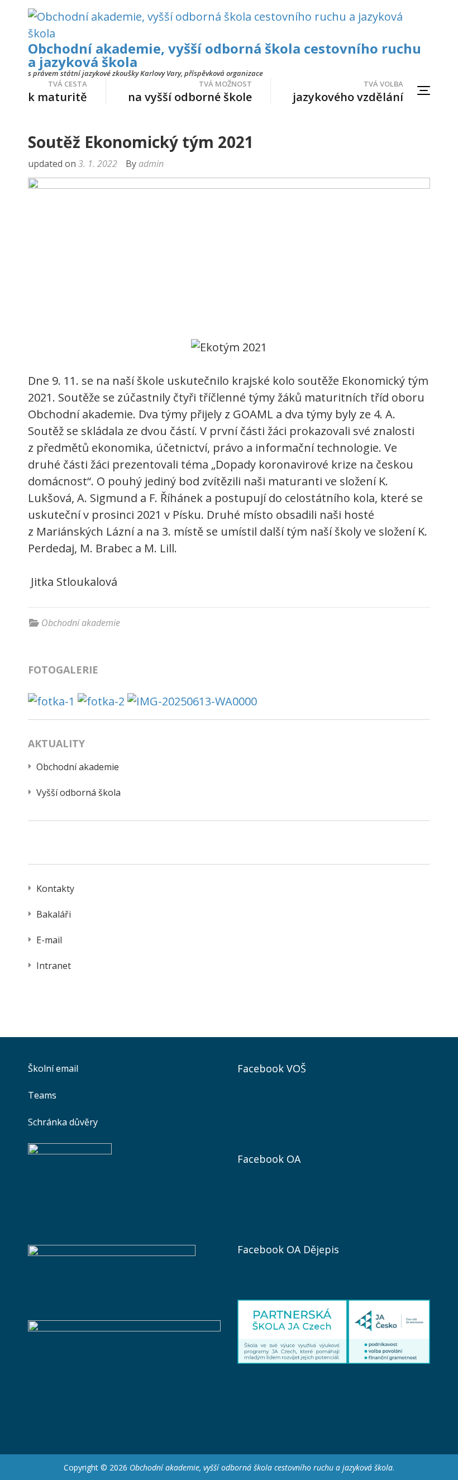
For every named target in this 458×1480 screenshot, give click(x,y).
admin (151, 163)
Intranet (53, 965)
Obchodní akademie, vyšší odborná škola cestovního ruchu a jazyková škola (224, 55)
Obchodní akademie (80, 623)
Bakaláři (53, 914)
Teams (42, 1095)
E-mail (49, 940)
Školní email (53, 1068)
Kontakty (55, 888)
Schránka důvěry (63, 1122)
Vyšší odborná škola (78, 792)
